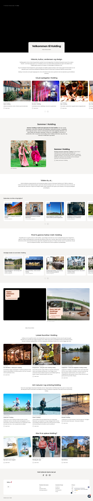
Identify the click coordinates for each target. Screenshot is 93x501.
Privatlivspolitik (58, 490)
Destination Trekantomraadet (10, 5)
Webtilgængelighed (43, 490)
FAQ (40, 487)
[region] (46, 26)
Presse (56, 491)
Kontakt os (57, 487)
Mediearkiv (57, 488)
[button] (17, 105)
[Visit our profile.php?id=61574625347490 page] (43, 475)
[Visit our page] (46, 475)
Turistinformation (42, 488)
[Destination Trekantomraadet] (9, 482)
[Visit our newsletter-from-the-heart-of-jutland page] (50, 475)
